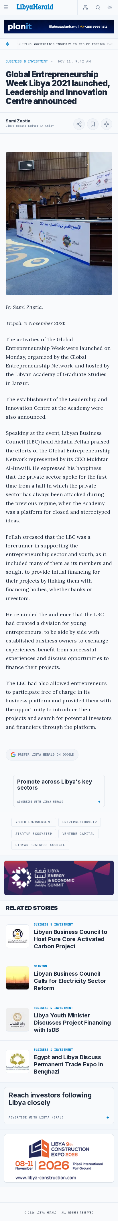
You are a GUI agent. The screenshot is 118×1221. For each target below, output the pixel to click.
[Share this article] (79, 124)
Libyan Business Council (40, 845)
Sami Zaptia (18, 120)
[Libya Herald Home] (35, 7)
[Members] (85, 7)
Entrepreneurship (79, 822)
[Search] (98, 7)
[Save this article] (93, 124)
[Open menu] (6, 7)
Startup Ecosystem (33, 834)
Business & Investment (27, 61)
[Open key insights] (106, 124)
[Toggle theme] (110, 7)
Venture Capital (78, 834)
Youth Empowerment (33, 822)
